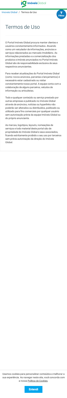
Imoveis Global (9, 12)
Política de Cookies (38, 380)
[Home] (33, 4)
